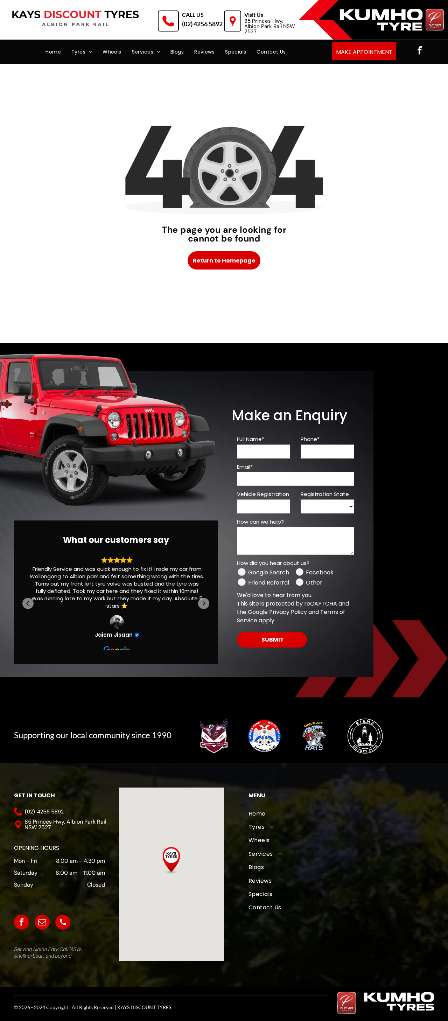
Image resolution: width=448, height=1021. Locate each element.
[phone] (62, 923)
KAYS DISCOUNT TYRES (144, 1007)
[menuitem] (53, 52)
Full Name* (250, 439)
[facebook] (419, 51)
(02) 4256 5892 (202, 24)
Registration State (325, 494)
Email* (245, 466)
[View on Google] (116, 622)
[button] (28, 606)
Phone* (310, 439)
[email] (42, 923)
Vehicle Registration (263, 494)
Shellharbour (28, 955)
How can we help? (260, 521)
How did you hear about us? (273, 563)
